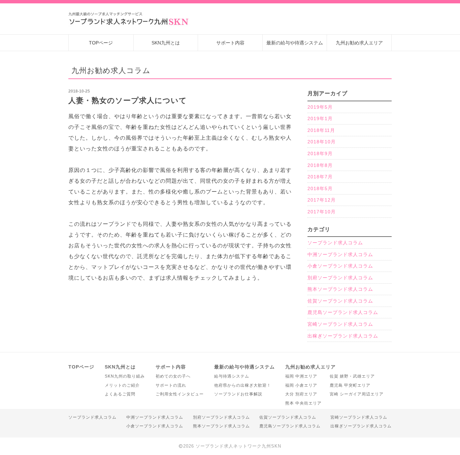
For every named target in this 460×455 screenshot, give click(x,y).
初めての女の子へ (173, 376)
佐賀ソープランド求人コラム (340, 301)
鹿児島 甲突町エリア (350, 385)
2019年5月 (320, 107)
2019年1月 (320, 118)
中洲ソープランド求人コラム (340, 254)
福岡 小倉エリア (301, 385)
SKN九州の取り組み (125, 376)
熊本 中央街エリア (303, 403)
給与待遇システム (231, 376)
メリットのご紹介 (122, 385)
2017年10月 (321, 211)
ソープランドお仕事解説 (238, 394)
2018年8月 (320, 165)
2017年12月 (321, 200)
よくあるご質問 (120, 394)
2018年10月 (321, 141)
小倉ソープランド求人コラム (340, 266)
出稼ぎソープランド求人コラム (342, 336)
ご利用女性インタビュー (180, 394)
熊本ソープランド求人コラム (340, 289)
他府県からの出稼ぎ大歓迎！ (242, 385)
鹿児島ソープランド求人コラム (342, 312)
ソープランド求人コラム (335, 242)
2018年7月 (320, 176)
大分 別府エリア (301, 394)
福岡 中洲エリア (301, 376)
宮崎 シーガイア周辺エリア (357, 394)
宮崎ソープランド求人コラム (340, 324)
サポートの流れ (171, 385)
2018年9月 (320, 153)
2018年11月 (321, 130)
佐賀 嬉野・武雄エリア (352, 376)
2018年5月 (320, 188)
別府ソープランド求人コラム (340, 277)
